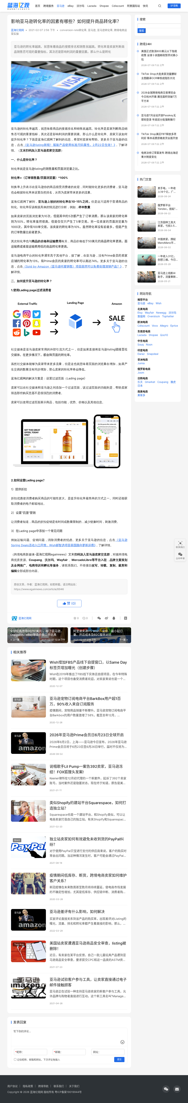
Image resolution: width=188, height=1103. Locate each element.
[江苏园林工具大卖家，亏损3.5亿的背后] (147, 226)
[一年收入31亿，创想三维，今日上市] (147, 260)
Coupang (162, 381)
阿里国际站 (133, 5)
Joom (141, 372)
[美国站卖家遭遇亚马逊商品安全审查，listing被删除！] (28, 951)
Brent (17, 840)
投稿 (175, 5)
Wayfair (149, 312)
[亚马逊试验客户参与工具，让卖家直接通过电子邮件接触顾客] (28, 988)
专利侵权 (18, 767)
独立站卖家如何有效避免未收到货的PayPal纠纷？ (87, 842)
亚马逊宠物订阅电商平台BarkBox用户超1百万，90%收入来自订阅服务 (85, 701)
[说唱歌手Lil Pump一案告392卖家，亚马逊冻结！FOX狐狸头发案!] (28, 775)
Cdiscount (118, 5)
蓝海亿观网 (17, 30)
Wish (16, 663)
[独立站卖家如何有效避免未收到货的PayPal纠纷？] (28, 847)
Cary (16, 803)
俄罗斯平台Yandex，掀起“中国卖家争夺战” (168, 209)
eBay (71, 5)
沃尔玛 (80, 5)
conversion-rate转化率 (73, 30)
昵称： (19, 1051)
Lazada (91, 5)
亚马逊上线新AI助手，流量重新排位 (167, 276)
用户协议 (12, 1086)
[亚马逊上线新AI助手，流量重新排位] (147, 277)
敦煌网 (141, 316)
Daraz (141, 353)
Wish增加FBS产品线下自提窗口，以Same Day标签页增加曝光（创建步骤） (88, 665)
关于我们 (74, 1086)
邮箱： (58, 1051)
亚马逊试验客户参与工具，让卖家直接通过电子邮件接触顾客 (88, 982)
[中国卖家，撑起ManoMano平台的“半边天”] (147, 243)
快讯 (145, 5)
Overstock (153, 316)
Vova (155, 325)
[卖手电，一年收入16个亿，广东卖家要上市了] (147, 192)
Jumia (141, 363)
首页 (37, 5)
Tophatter (168, 316)
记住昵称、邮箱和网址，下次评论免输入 (38, 1059)
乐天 (140, 381)
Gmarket (150, 381)
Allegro (164, 325)
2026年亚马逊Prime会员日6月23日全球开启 (87, 735)
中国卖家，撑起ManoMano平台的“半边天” (167, 242)
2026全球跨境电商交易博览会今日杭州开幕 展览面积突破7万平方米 (159, 96)
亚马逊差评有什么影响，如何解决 (77, 912)
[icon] (166, 1089)
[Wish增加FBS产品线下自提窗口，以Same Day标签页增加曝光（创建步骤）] (28, 670)
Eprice (174, 325)
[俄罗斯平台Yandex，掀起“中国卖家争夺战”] (147, 209)
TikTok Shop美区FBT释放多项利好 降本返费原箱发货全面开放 (159, 136)
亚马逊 (60, 5)
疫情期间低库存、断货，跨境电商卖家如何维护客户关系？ (88, 878)
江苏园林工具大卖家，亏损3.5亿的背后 (167, 226)
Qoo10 (164, 334)
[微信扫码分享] (99, 618)
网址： (97, 1051)
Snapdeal (152, 353)
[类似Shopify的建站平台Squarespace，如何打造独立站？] (28, 811)
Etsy (140, 312)
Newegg (161, 312)
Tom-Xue (19, 944)
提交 (119, 1059)
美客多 (141, 395)
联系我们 (59, 1086)
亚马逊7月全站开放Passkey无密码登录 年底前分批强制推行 (158, 117)
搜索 (143, 19)
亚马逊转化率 (105, 30)
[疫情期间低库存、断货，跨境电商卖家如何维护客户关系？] (28, 884)
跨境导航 (43, 1086)
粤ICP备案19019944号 (68, 1091)
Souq (141, 344)
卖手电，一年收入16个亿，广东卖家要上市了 (167, 191)
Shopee (104, 5)
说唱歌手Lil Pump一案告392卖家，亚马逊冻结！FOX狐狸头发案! (86, 769)
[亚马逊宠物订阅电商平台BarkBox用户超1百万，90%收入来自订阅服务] (28, 707)
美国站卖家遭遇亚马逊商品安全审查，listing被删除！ (88, 946)
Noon (149, 344)
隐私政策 (28, 1086)
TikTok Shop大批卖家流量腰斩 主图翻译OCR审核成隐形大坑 (159, 75)
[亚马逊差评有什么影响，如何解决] (28, 920)
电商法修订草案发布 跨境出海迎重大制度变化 (159, 154)
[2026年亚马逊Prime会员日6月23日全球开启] (28, 743)
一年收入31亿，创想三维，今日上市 (167, 260)
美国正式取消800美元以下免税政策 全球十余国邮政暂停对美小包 (159, 55)
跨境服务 (48, 5)
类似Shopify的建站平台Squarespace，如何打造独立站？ (88, 805)
